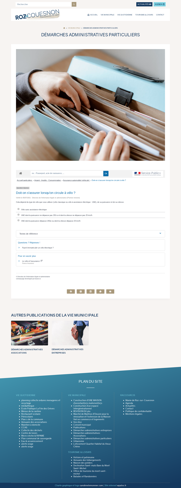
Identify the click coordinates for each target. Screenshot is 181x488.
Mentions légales (133, 414)
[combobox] (44, 4)
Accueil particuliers (25, 180)
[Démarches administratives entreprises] (70, 333)
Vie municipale (107, 15)
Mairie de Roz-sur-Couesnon (139, 400)
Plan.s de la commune (32, 419)
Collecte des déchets (31, 430)
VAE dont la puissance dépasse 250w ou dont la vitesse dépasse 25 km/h (50, 221)
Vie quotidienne (124, 15)
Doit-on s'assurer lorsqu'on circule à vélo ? (109, 180)
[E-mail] (110, 291)
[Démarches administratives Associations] (29, 333)
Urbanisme (78, 441)
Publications (79, 427)
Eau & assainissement (32, 441)
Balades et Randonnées (85, 476)
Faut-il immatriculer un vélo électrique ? (38, 248)
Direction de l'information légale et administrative (33, 277)
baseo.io (38, 279)
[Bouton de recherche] (74, 4)
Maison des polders (82, 462)
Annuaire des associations (34, 422)
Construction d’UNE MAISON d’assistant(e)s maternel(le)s (87, 401)
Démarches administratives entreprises (92, 430)
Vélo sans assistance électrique (33, 210)
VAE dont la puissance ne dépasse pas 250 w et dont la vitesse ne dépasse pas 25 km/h (56, 215)
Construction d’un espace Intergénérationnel (85, 407)
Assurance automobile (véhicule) (76, 180)
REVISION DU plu (81, 411)
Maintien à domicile (30, 424)
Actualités (130, 405)
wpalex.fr (121, 485)
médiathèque (27, 405)
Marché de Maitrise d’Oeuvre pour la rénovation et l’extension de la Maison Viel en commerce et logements (91, 417)
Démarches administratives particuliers (92, 438)
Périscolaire (27, 416)
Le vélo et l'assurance (31, 261)
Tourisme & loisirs (144, 15)
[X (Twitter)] (81, 291)
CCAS (24, 427)
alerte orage (27, 443)
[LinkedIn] (91, 291)
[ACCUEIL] (64, 28)
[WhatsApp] (100, 291)
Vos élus (77, 422)
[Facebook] (71, 291)
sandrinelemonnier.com (91, 485)
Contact (160, 15)
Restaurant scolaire (30, 414)
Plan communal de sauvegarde (36, 438)
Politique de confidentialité (138, 411)
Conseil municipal (82, 424)
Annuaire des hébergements (87, 460)
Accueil (94, 15)
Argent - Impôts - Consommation (47, 180)
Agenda (129, 403)
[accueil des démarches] (20, 173)
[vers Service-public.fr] (147, 174)
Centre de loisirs (29, 433)
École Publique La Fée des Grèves (38, 408)
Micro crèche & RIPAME (32, 435)
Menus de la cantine (31, 411)
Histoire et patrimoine (83, 457)
